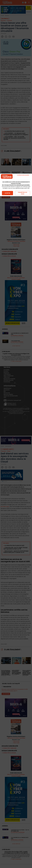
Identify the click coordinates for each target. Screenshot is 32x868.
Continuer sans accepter (23, 175)
